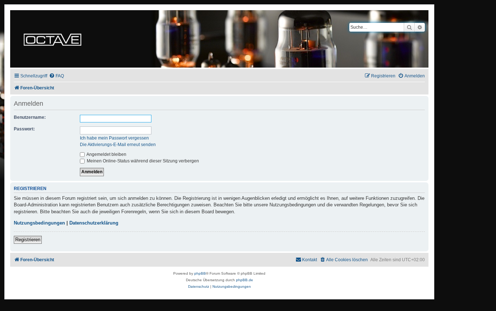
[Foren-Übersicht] (52, 39)
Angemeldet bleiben (106, 154)
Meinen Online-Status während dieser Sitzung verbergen (142, 160)
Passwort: (24, 129)
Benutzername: (30, 117)
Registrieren (27, 239)
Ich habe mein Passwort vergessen (114, 138)
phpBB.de (244, 280)
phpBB (200, 273)
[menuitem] (56, 76)
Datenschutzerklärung (93, 223)
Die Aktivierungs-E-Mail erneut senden (118, 144)
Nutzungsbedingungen (39, 223)
